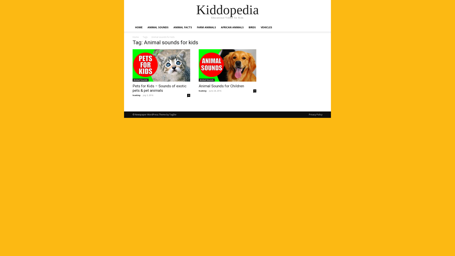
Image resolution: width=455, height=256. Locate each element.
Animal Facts (182, 27)
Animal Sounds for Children (221, 86)
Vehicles (266, 27)
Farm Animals (206, 27)
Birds (252, 27)
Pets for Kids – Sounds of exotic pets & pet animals (159, 88)
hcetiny (136, 95)
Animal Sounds (158, 27)
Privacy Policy (315, 114)
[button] (318, 27)
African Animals (232, 27)
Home (139, 27)
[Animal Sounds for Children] (227, 65)
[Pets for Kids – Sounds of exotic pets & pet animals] (161, 65)
